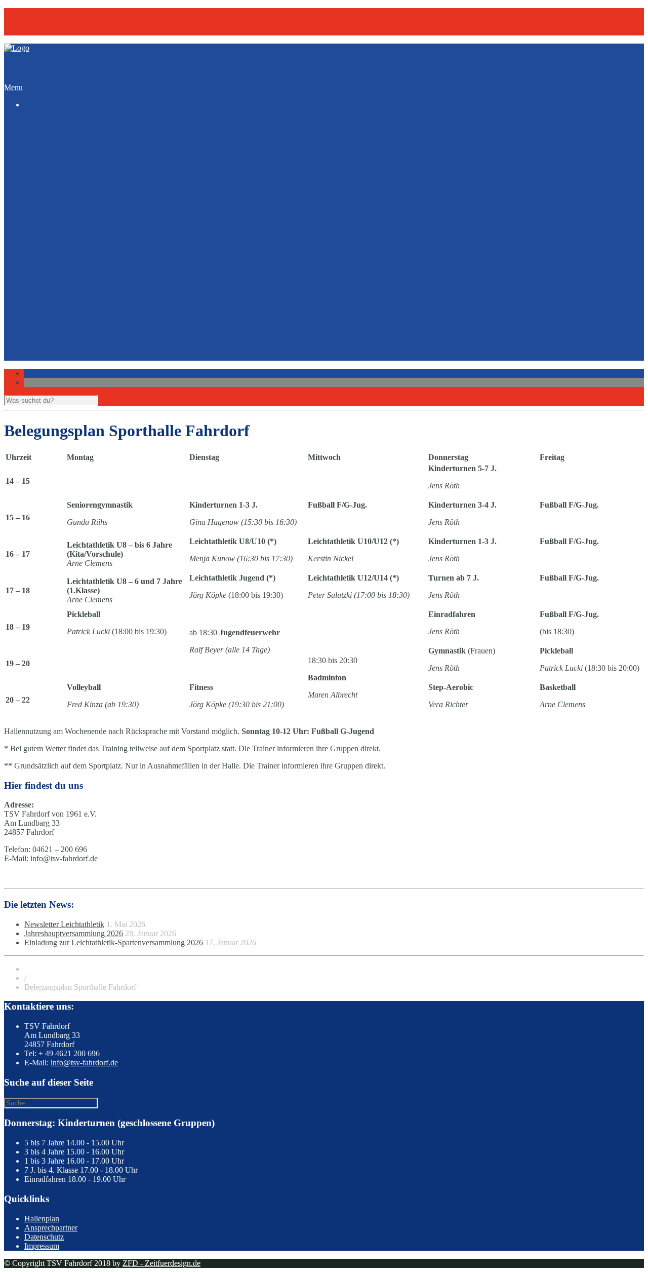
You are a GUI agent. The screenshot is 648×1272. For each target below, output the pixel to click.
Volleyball (61, 231)
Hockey (57, 185)
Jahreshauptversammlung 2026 (73, 933)
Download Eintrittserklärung (90, 349)
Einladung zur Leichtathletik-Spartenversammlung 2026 (113, 942)
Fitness (56, 167)
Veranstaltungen (49, 30)
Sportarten (40, 140)
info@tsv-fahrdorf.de (84, 1062)
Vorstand (59, 331)
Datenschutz (44, 1236)
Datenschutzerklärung (79, 377)
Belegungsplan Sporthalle (86, 267)
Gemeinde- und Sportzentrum (92, 340)
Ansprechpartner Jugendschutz (94, 322)
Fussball (58, 176)
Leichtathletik (66, 194)
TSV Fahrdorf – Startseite (65, 12)
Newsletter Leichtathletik (85, 249)
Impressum (62, 368)
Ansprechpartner (50, 1227)
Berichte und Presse (76, 258)
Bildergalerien (46, 277)
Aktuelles (39, 240)
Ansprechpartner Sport (81, 313)
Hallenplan (41, 1218)
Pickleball (60, 204)
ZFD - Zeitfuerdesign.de (161, 1263)
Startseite (38, 122)
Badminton (62, 149)
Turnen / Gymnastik (76, 222)
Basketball (61, 158)
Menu (13, 87)
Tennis (55, 213)
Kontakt (37, 21)
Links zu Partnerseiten (80, 359)
